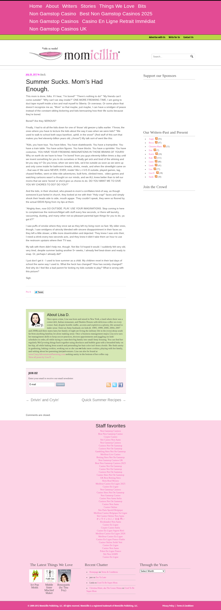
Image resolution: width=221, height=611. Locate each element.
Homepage (93, 572)
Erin (150, 150)
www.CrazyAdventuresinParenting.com (46, 354)
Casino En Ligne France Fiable (110, 539)
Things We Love (116, 6)
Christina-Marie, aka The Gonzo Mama (105, 588)
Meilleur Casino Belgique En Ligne (110, 513)
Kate (151, 158)
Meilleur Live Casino (110, 454)
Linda (151, 165)
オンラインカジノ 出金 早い (110, 519)
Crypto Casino (110, 436)
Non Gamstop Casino (52, 13)
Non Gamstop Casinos (54, 21)
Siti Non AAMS (110, 554)
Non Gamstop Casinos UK (58, 29)
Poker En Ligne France (110, 551)
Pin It (28, 292)
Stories (88, 6)
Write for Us (174, 37)
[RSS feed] (156, 139)
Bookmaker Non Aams (110, 521)
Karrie (151, 154)
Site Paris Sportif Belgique (110, 510)
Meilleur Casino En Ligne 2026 (110, 533)
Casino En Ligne (110, 486)
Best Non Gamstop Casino (110, 434)
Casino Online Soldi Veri (110, 542)
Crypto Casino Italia (110, 527)
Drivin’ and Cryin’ (42, 400)
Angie (151, 139)
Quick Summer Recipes (104, 400)
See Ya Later (101, 577)
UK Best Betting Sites (110, 478)
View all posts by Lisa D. (41, 357)
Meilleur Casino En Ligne (110, 536)
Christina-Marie (155, 146)
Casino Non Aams (110, 504)
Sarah (151, 177)
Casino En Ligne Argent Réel (110, 530)
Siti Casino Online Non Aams (110, 516)
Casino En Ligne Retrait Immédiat (118, 21)
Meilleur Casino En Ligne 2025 (110, 483)
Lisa (150, 169)
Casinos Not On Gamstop (110, 445)
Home (35, 6)
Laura (151, 162)
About (52, 6)
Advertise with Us (157, 37)
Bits (142, 6)
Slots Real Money (110, 480)
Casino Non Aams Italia (111, 498)
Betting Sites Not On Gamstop (111, 457)
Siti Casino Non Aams (110, 439)
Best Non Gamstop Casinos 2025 (116, 13)
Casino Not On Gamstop (110, 466)
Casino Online (110, 507)
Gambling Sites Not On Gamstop (110, 451)
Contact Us (188, 37)
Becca (151, 143)
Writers (69, 6)
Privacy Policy (168, 605)
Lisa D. (43, 74)
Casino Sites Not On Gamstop (110, 475)
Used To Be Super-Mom (107, 583)
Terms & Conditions (109, 572)
